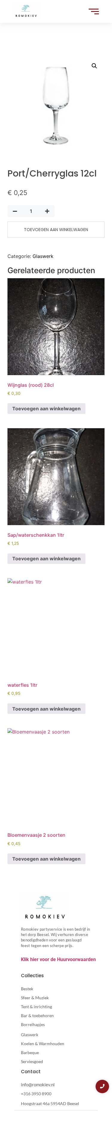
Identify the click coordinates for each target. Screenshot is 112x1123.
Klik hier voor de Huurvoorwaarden (58, 959)
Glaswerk (43, 256)
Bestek (27, 988)
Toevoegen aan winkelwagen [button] (46, 409)
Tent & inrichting (36, 1006)
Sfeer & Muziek (35, 997)
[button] (94, 66)
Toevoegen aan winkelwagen (56, 230)
